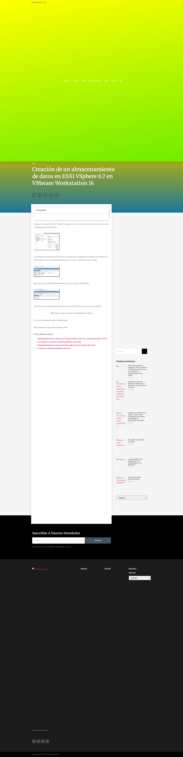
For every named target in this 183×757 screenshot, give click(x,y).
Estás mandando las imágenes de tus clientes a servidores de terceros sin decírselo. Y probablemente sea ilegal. (137, 370)
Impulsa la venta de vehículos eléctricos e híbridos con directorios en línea (137, 384)
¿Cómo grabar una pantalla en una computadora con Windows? (135, 462)
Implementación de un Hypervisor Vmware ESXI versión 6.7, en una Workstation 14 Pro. (73, 339)
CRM (84, 81)
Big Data (67, 81)
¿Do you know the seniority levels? (134, 478)
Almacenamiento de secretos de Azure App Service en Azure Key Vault (66, 345)
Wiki (120, 81)
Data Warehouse (95, 81)
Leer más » (131, 377)
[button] (34, 195)
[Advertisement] (131, 249)
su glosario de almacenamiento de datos (54, 348)
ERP (106, 81)
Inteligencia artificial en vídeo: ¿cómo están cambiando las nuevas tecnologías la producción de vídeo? (137, 416)
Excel (114, 81)
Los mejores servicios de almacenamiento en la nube (59, 342)
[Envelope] (145, 80)
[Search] (144, 351)
